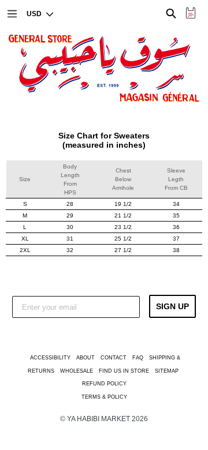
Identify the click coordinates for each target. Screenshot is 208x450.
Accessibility (50, 358)
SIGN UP (172, 306)
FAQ (137, 358)
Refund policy (104, 384)
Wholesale (76, 371)
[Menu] (11, 12)
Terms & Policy (104, 397)
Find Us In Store (124, 371)
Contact (114, 358)
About (85, 358)
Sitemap (167, 371)
